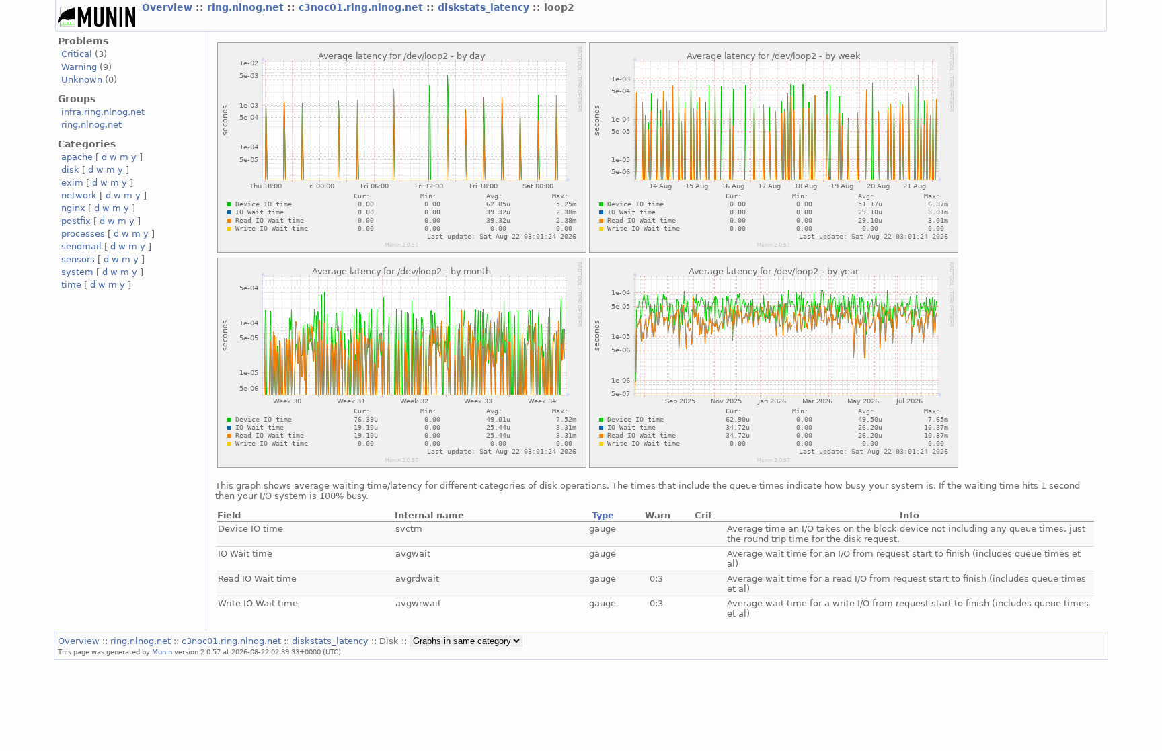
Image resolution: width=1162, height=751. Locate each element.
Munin (162, 651)
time (71, 285)
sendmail (81, 246)
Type (603, 515)
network (79, 195)
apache (77, 157)
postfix (76, 221)
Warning (79, 67)
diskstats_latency (485, 7)
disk (70, 170)
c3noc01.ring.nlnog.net (362, 7)
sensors (78, 259)
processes (83, 234)
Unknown (81, 80)
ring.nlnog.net (247, 7)
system (77, 272)
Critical (76, 54)
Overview (169, 7)
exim (72, 182)
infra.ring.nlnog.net (103, 112)
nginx (73, 208)
